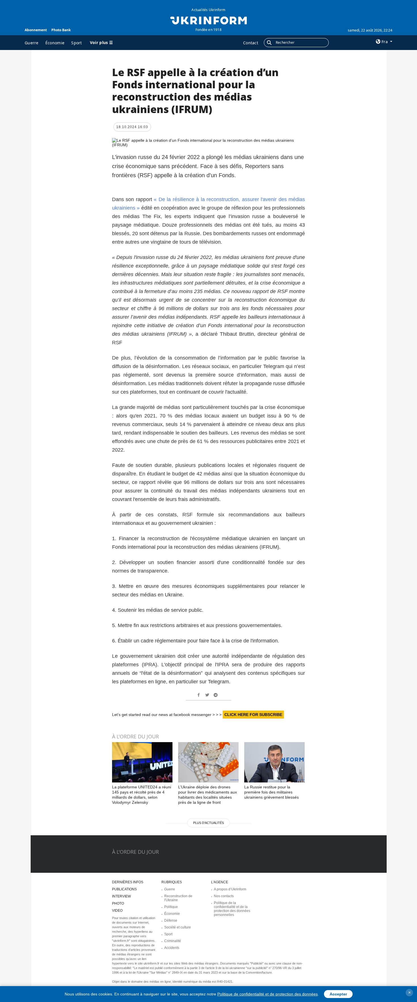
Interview (121, 896)
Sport (76, 42)
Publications (124, 889)
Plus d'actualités (208, 822)
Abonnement (36, 30)
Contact (250, 42)
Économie (54, 42)
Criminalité (172, 941)
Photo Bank (61, 30)
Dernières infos (127, 882)
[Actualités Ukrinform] (208, 20)
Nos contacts (224, 896)
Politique (171, 907)
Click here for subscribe (253, 714)
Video (117, 911)
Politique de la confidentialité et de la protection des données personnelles (232, 909)
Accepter (338, 994)
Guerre (32, 42)
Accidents (171, 948)
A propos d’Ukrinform (230, 889)
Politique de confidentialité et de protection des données (267, 994)
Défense (170, 920)
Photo (118, 903)
